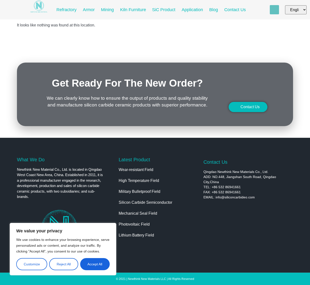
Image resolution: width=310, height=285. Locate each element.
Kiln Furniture (133, 9)
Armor (89, 9)
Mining (107, 9)
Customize (32, 264)
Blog (213, 9)
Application (192, 9)
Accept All (94, 264)
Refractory (66, 9)
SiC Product (163, 9)
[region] (63, 249)
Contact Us (235, 9)
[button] (274, 9)
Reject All (64, 264)
